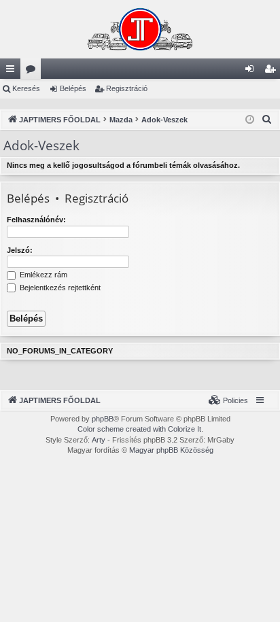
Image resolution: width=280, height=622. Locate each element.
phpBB (102, 419)
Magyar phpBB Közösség (171, 450)
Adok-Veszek (41, 145)
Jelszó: (20, 250)
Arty (98, 440)
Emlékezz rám (42, 275)
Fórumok (33, 71)
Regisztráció (126, 88)
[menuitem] (267, 119)
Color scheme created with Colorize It (139, 429)
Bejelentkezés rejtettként (59, 287)
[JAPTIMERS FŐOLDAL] (140, 29)
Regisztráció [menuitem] (272, 71)
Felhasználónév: (36, 219)
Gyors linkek (12, 71)
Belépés (73, 88)
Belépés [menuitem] (252, 71)
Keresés (26, 88)
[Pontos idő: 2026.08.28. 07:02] (249, 120)
